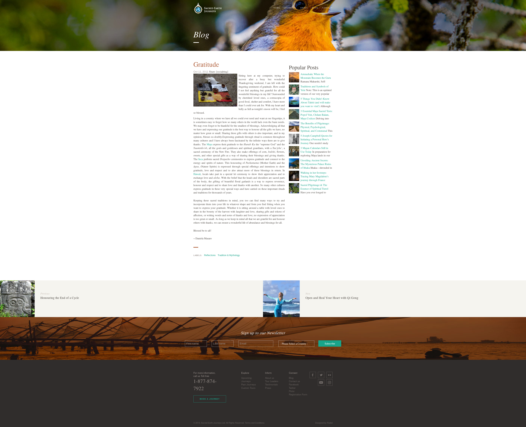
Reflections (210, 255)
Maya (209, 144)
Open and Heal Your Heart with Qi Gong (331, 298)
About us (269, 377)
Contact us (294, 381)
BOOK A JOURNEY (210, 399)
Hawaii (197, 174)
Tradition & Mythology (229, 255)
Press (268, 387)
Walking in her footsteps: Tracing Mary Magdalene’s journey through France (314, 176)
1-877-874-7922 (205, 385)
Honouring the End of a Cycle (59, 298)
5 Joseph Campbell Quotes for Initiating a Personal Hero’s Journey (316, 139)
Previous (44, 293)
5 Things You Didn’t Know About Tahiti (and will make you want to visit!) (315, 102)
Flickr (292, 391)
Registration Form (298, 394)
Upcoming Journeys (246, 379)
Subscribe (330, 343)
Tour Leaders (271, 381)
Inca (200, 159)
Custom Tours (248, 387)
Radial (330, 422)
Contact (327, 7)
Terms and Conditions (255, 422)
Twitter (292, 387)
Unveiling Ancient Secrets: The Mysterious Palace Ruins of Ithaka (316, 164)
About (304, 7)
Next (307, 293)
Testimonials (271, 384)
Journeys (290, 7)
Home (277, 7)
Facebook (294, 384)
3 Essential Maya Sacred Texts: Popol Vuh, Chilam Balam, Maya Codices (316, 114)
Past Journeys (248, 384)
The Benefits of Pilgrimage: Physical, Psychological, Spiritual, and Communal (315, 127)
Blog (315, 7)
